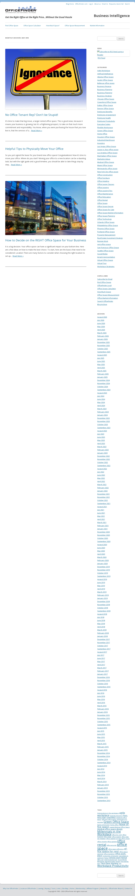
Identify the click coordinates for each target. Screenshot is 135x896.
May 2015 (101, 737)
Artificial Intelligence (105, 74)
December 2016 (103, 677)
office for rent (117, 835)
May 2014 (101, 775)
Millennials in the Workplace (109, 833)
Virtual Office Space (105, 260)
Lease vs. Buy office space (107, 149)
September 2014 (103, 762)
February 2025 (103, 374)
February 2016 (103, 709)
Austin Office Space (105, 80)
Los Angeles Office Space (107, 153)
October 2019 (102, 573)
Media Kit (103, 888)
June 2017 (101, 658)
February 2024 (103, 412)
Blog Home (70, 4)
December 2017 (103, 639)
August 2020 (102, 544)
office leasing (116, 837)
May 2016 (101, 699)
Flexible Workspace (105, 127)
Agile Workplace (103, 70)
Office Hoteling (103, 181)
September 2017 (103, 649)
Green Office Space (105, 130)
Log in (91, 4)
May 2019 (101, 585)
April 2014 (101, 778)
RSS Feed (101, 58)
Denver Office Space (105, 108)
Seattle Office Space (105, 251)
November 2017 (103, 642)
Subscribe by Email (104, 279)
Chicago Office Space (105, 99)
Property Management (106, 235)
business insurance (116, 816)
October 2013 (102, 797)
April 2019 (101, 589)
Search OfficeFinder (105, 301)
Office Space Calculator (32, 25)
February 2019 (103, 595)
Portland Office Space (106, 232)
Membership (80, 888)
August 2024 (102, 393)
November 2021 (103, 497)
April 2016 (101, 702)
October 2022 (102, 462)
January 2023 (102, 453)
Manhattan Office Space (107, 156)
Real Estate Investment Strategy (110, 238)
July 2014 (100, 769)
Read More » (36, 130)
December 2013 (103, 791)
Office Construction (105, 175)
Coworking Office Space (106, 102)
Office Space (102, 203)
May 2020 (101, 551)
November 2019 (103, 570)
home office (114, 825)
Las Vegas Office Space (106, 146)
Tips (120, 863)
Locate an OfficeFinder (28, 888)
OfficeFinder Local (104, 285)
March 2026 (101, 333)
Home (72, 888)
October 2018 (102, 608)
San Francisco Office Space (108, 247)
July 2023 (100, 434)
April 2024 (101, 405)
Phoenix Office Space (105, 228)
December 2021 (103, 494)
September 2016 (103, 687)
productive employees (110, 856)
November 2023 (103, 421)
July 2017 (100, 655)
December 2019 (103, 567)
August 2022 (102, 469)
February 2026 (103, 336)
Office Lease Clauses (105, 184)
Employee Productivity (106, 121)
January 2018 (102, 636)
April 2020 (101, 554)
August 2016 (102, 690)
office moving (102, 842)
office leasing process (113, 839)
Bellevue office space (105, 83)
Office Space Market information (110, 213)
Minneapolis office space (107, 168)
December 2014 (103, 753)
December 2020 (103, 532)
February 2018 (103, 633)
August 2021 (102, 506)
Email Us (105, 4)
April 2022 (101, 481)
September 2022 (103, 465)
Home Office (102, 134)
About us (97, 4)
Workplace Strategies (105, 266)
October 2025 (102, 348)
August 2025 (102, 355)
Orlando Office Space (105, 222)
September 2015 (103, 725)
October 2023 (102, 424)
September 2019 (103, 576)
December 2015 (103, 715)
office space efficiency (116, 849)
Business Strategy (104, 96)
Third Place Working (109, 863)
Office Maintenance (105, 194)
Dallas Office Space (105, 105)
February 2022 (103, 488)
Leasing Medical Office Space (119, 827)
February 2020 (103, 560)
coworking (111, 817)
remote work (115, 857)
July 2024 (100, 396)
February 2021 (103, 525)
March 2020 (101, 557)
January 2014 (102, 788)
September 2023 (103, 427)
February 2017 (103, 671)
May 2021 (101, 516)
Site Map (65, 888)
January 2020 (102, 563)
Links (58, 888)
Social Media (102, 254)
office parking (112, 842)
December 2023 (103, 418)
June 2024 (101, 399)
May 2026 (101, 326)
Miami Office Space (105, 165)
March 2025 (101, 371)
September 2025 (103, 352)
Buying (47, 888)
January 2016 (102, 712)
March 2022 (101, 484)
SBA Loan (100, 860)
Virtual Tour (102, 263)
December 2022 (103, 456)
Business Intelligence (112, 15)
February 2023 (103, 450)
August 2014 (102, 766)
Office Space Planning (106, 216)
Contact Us (128, 888)
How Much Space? (52, 25)
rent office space (104, 244)
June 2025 (101, 361)
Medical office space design (109, 829)
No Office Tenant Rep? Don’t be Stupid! (31, 115)
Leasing (40, 888)
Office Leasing (103, 187)
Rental (124, 857)
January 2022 (102, 491)
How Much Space (104, 292)
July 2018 (100, 617)
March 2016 (101, 706)
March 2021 (101, 522)
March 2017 (101, 668)
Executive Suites (103, 124)
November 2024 (103, 383)
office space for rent (112, 850)
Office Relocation (104, 197)
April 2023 (101, 443)
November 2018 (103, 604)
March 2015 (101, 743)
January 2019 (102, 598)
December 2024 (103, 380)
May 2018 (101, 623)
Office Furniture (103, 178)
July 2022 (100, 472)
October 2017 (102, 646)
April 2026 (101, 330)
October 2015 (102, 721)
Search (127, 4)
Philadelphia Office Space (107, 225)
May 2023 (101, 440)
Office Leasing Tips (104, 190)
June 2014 (101, 772)
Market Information (97, 25)
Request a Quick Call (116, 4)
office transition (109, 854)
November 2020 (103, 535)
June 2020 (101, 548)
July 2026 (100, 320)
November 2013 (103, 794)
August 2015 (102, 728)
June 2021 (101, 513)
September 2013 (103, 800)
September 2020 (103, 541)
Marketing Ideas (103, 159)
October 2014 (102, 759)
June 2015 (101, 734)
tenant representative (106, 257)
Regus (106, 858)
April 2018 (101, 627)
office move (125, 839)
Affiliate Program (93, 888)
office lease (107, 837)
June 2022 (101, 475)
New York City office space (107, 172)
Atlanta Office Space (105, 77)
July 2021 (100, 510)
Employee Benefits (104, 111)
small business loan (110, 860)
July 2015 (100, 731)
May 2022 (101, 478)
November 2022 (103, 459)
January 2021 (102, 529)
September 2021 (103, 503)
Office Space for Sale (105, 209)
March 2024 (101, 409)
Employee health (104, 118)
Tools (53, 888)
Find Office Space (11, 25)
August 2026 (102, 317)
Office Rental (102, 200)
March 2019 (101, 592)
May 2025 (101, 364)
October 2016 (102, 683)
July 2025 (100, 358)
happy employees (103, 825)
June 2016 (101, 696)
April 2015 (101, 740)
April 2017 (101, 664)
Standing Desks (110, 861)
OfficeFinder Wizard (116, 888)
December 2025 (103, 342)
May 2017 (101, 661)
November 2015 (103, 718)
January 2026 (102, 339)
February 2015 (103, 747)
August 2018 (102, 614)
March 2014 (101, 781)
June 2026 (101, 323)
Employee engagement (106, 115)
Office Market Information (107, 298)
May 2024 (101, 402)
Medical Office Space (105, 162)
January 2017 (102, 674)
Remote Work (102, 241)
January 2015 (102, 750)
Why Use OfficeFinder (10, 888)
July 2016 (100, 693)
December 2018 (103, 601)
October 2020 (102, 538)
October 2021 (102, 500)
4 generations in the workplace (108, 813)
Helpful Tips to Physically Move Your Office (34, 149)
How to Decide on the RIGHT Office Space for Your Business (45, 240)
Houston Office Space (106, 137)
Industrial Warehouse (106, 140)
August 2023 (102, 431)
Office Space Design (105, 206)
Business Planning (104, 89)
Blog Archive (102, 304)
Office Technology (104, 219)
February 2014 (103, 785)
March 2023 (101, 446)
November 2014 (103, 756)
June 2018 (101, 620)
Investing (101, 143)
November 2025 (103, 345)
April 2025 (101, 367)
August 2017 (102, 652)
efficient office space (109, 819)
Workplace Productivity (113, 866)
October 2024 (102, 386)
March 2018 (101, 630)
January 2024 (102, 415)
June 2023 (101, 437)
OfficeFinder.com (81, 4)
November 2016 (103, 680)
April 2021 (101, 519)
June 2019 (101, 582)
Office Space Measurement (75, 25)
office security (111, 845)
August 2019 (102, 579)
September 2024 (103, 390)
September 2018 (103, 611)
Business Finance (104, 86)
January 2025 (102, 377)
